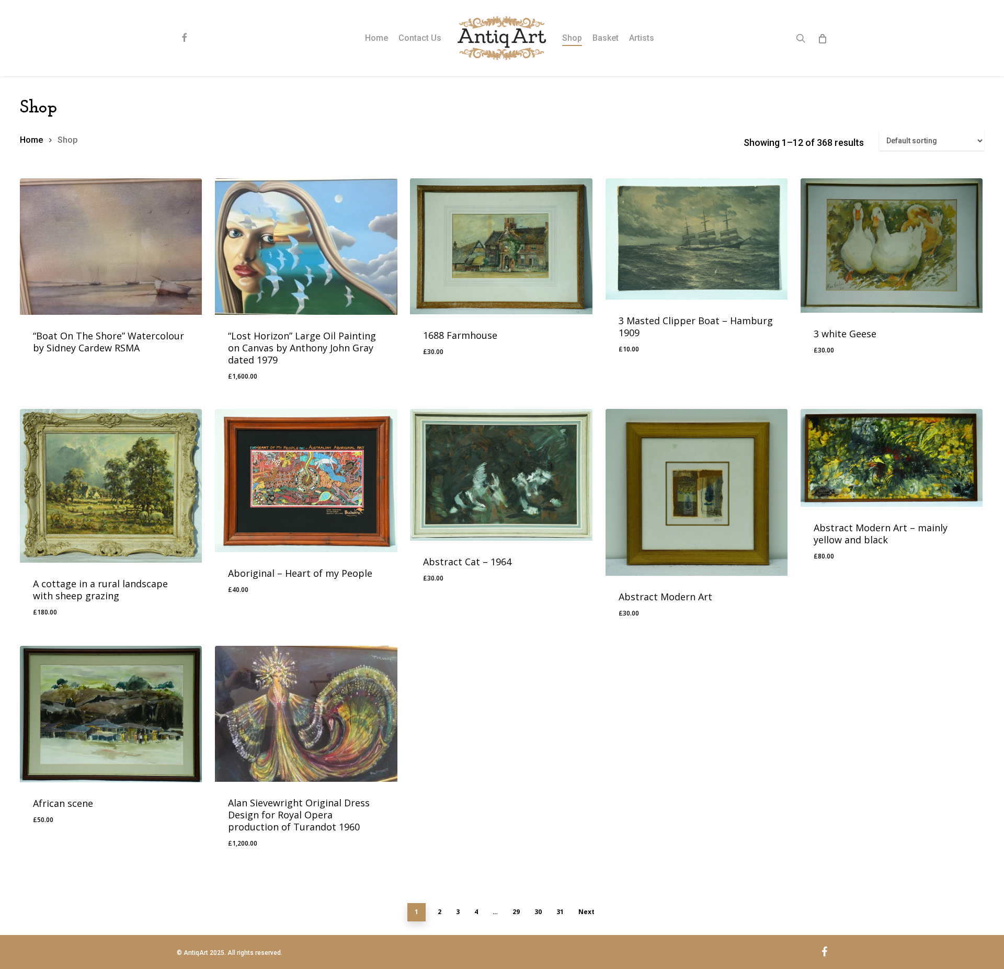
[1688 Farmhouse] (501, 246)
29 (516, 911)
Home (31, 140)
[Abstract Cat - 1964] (501, 475)
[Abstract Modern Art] (697, 492)
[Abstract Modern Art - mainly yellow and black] (892, 458)
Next (586, 911)
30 (538, 911)
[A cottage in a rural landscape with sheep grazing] (111, 486)
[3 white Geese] (892, 245)
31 (560, 911)
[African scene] (111, 714)
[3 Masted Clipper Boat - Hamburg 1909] (697, 239)
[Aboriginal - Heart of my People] (306, 480)
